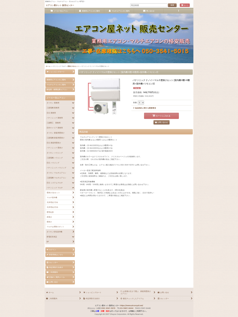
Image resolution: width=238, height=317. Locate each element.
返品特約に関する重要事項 (145, 108)
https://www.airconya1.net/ (131, 305)
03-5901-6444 (126, 308)
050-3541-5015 (108, 308)
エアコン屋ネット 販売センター (60, 5)
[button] (178, 11)
